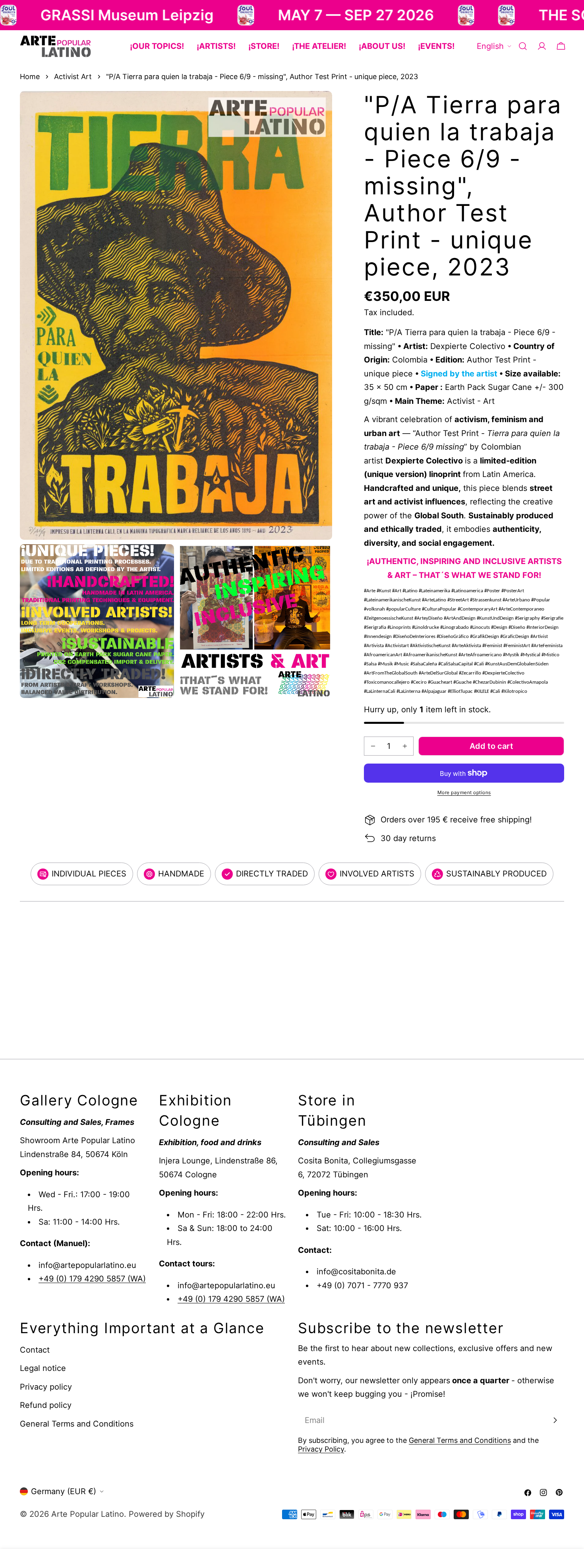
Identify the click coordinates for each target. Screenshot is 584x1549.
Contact (35, 1350)
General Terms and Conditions (76, 1424)
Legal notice (43, 1368)
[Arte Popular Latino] (157, 15)
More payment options (464, 792)
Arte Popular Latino (87, 1514)
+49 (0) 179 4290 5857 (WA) (92, 1279)
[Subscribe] (555, 1420)
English (490, 46)
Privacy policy (46, 1387)
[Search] (523, 46)
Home (30, 76)
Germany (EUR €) (63, 1491)
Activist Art (73, 76)
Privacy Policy (321, 1449)
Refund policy (46, 1405)
